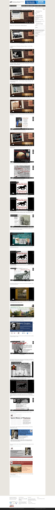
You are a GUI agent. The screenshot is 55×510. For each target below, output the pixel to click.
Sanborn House (23, 5)
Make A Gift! (29, 501)
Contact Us (41, 5)
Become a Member (30, 502)
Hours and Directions (37, 12)
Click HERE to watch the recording (13, 460)
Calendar (35, 5)
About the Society (14, 5)
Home (10, 5)
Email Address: (36, 33)
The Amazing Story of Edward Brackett (14, 428)
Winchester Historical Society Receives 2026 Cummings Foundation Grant (39, 21)
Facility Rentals (27, 5)
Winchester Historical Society (27, 2)
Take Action (37, 5)
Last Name (36, 27)
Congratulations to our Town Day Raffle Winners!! (39, 19)
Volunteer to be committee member (31, 503)
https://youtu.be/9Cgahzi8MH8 (20, 320)
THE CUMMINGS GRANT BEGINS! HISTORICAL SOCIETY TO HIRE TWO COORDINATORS (39, 18)
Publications (31, 5)
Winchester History (18, 5)
